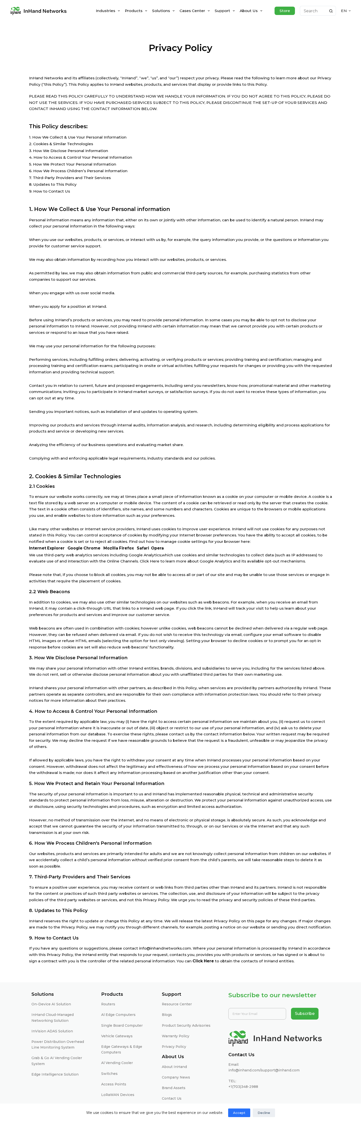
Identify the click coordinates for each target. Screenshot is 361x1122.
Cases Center (192, 10)
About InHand (174, 1067)
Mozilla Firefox (119, 548)
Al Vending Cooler (117, 1063)
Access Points (113, 1084)
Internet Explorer (47, 548)
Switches (109, 1074)
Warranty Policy (175, 1036)
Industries (105, 10)
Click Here (203, 961)
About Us (249, 10)
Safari (143, 548)
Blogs (167, 1015)
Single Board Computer (122, 1025)
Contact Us (171, 1098)
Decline (264, 1113)
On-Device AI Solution (51, 1004)
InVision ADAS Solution (52, 1031)
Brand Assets (173, 1088)
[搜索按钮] (331, 11)
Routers (108, 1004)
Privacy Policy (174, 1047)
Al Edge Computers (118, 1015)
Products (133, 10)
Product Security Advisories (186, 1025)
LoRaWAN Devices (117, 1095)
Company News (176, 1077)
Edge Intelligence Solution (55, 1074)
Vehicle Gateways (117, 1036)
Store (284, 10)
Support (222, 10)
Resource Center (177, 1004)
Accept (239, 1113)
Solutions (161, 10)
